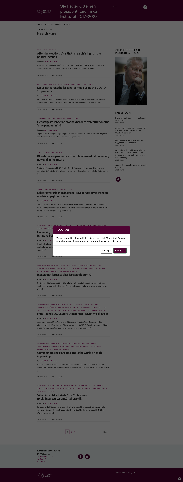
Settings (106, 250)
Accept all (120, 250)
